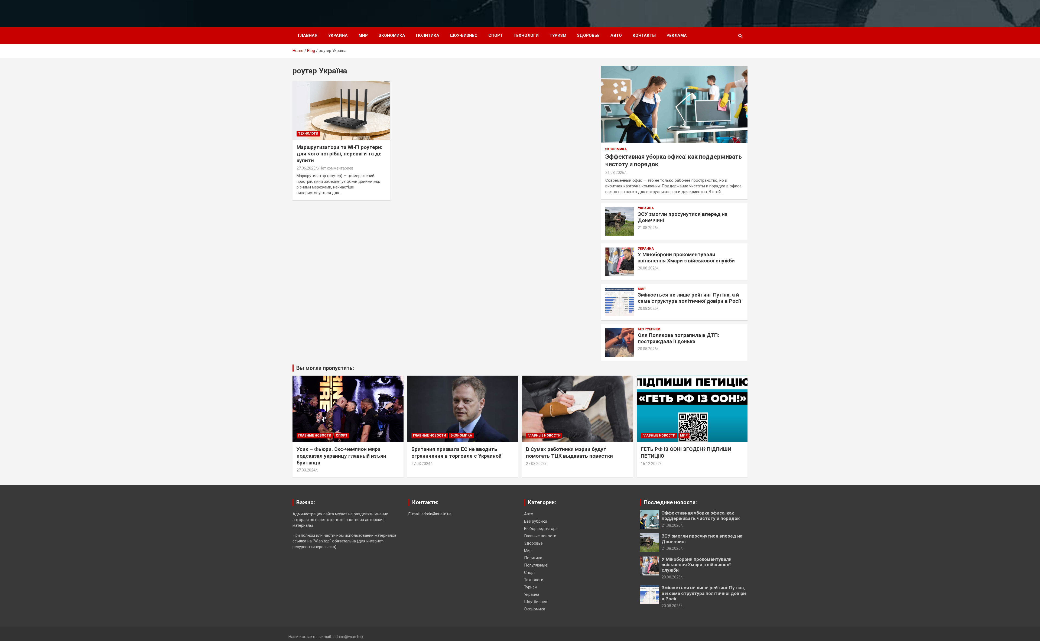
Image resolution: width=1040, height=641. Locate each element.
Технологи (526, 35)
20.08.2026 (647, 268)
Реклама (677, 35)
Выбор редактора (541, 528)
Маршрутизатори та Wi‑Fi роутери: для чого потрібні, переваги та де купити (339, 154)
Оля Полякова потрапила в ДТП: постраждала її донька (678, 338)
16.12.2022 (650, 463)
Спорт (495, 35)
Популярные (535, 565)
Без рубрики (649, 329)
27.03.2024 (306, 470)
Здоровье (588, 35)
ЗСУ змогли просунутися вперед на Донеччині (682, 217)
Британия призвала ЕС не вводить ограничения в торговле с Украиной (456, 452)
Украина (338, 35)
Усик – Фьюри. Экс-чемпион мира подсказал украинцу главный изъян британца (341, 456)
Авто (616, 35)
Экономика (392, 35)
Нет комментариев (336, 168)
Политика (427, 35)
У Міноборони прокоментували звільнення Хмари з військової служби (686, 257)
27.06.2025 (306, 168)
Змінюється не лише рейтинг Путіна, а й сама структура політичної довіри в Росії (689, 298)
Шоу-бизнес (463, 35)
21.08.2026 (614, 172)
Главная (307, 35)
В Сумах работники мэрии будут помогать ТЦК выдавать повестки (569, 452)
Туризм (558, 35)
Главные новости (314, 435)
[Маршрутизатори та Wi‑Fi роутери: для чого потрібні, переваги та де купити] (341, 110)
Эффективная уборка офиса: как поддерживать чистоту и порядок (701, 515)
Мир (363, 35)
